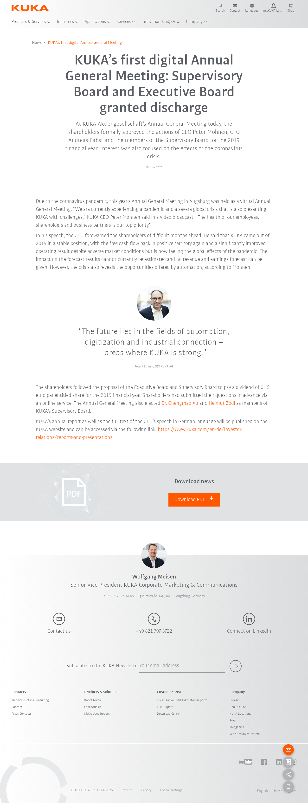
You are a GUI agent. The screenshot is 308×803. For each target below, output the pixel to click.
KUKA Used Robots (97, 714)
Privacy (146, 790)
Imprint (127, 790)
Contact (17, 707)
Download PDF (190, 499)
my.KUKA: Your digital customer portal (182, 700)
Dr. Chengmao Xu (179, 403)
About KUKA (238, 707)
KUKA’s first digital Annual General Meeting (85, 43)
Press (233, 720)
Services (124, 22)
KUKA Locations (240, 714)
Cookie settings (171, 790)
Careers (235, 700)
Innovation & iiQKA (158, 22)
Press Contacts (22, 714)
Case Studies (92, 707)
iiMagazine (237, 727)
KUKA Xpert (165, 707)
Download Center (168, 714)
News (37, 43)
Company (194, 22)
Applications (95, 22)
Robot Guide (92, 700)
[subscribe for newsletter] (236, 666)
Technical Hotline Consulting (30, 700)
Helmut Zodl (222, 403)
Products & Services (29, 22)
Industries (65, 22)
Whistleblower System (245, 734)
